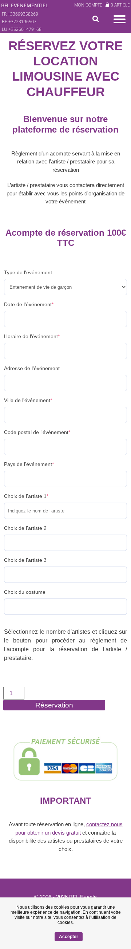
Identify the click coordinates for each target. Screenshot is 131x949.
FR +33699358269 (20, 14)
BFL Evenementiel (24, 5)
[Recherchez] (97, 19)
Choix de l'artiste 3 (25, 560)
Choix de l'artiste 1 (26, 496)
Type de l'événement (28, 272)
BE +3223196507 (19, 22)
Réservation (54, 705)
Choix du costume (24, 592)
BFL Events (83, 897)
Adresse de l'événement (32, 368)
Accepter (68, 936)
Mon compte (88, 5)
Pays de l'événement (29, 464)
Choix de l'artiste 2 (25, 528)
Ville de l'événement (28, 400)
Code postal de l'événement (37, 432)
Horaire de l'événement (32, 336)
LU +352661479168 (21, 29)
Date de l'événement (28, 304)
